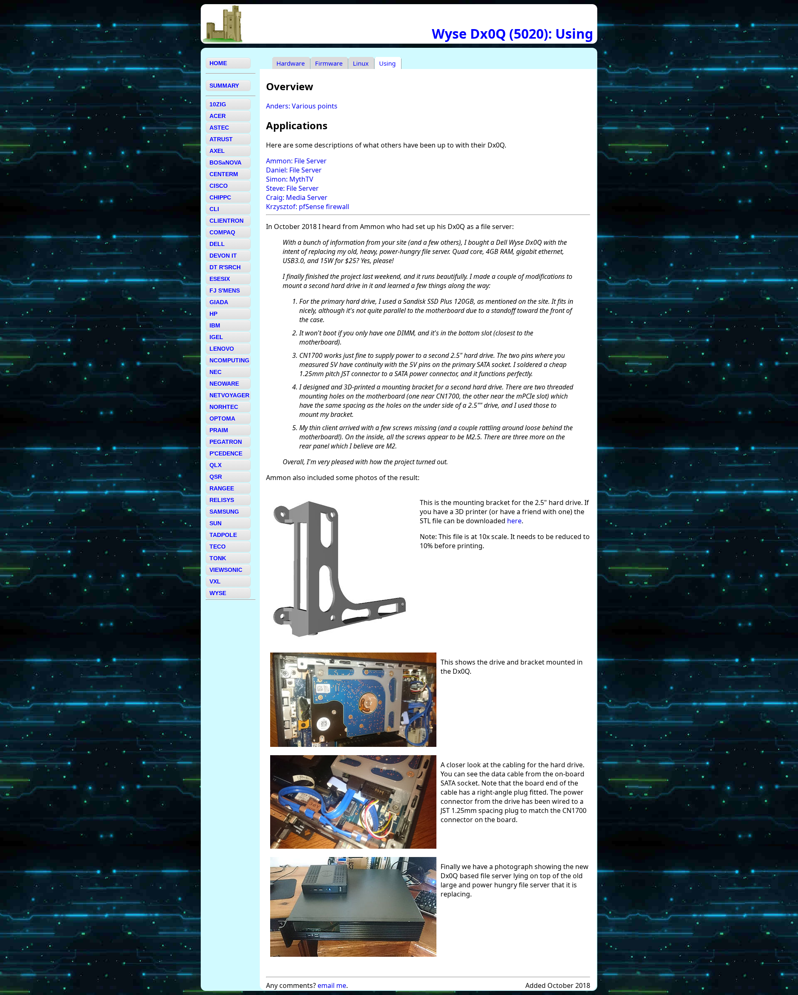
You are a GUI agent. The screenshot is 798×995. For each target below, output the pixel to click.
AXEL (217, 151)
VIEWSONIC (225, 569)
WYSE (217, 593)
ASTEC (219, 127)
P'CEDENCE (225, 453)
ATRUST (221, 139)
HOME (218, 63)
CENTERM (223, 174)
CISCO (218, 185)
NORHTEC (223, 407)
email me (332, 985)
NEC (215, 372)
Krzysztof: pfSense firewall (307, 206)
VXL (215, 581)
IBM (214, 325)
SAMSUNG (224, 511)
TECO (217, 546)
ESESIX (219, 279)
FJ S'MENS (224, 290)
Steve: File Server (292, 188)
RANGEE (221, 488)
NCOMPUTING (229, 360)
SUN (215, 523)
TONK (217, 558)
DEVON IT (223, 255)
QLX (215, 465)
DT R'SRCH (225, 267)
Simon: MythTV (289, 179)
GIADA (218, 302)
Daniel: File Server (294, 170)
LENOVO (221, 348)
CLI (214, 209)
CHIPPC (220, 197)
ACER (217, 116)
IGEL (216, 337)
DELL (217, 244)
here (514, 520)
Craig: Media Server (297, 197)
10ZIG (217, 104)
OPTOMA (222, 418)
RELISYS (221, 500)
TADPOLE (223, 535)
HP (213, 313)
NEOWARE (224, 383)
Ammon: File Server (296, 160)
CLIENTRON (226, 220)
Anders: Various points (301, 106)
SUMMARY (224, 85)
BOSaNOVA (225, 162)
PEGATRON (225, 441)
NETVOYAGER (229, 395)
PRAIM (218, 430)
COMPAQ (222, 232)
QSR (215, 476)
